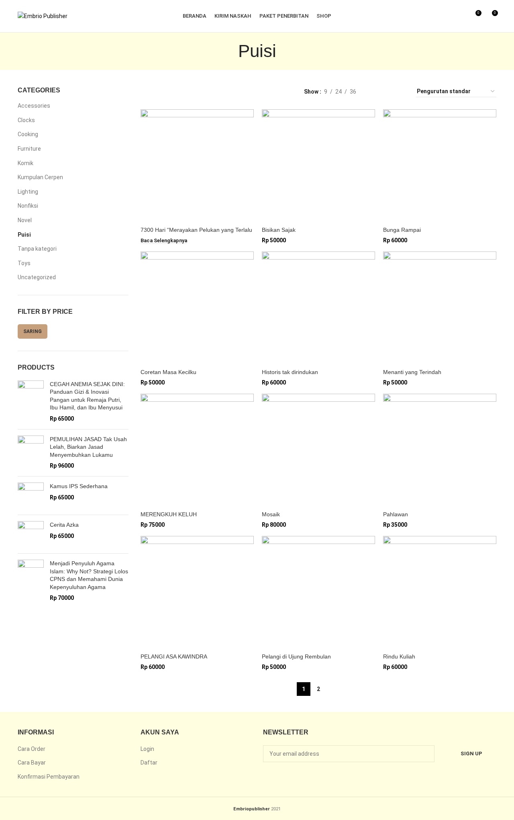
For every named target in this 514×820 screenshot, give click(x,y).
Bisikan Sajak (279, 230)
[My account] (447, 16)
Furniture (29, 148)
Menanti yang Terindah (412, 372)
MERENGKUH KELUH (169, 514)
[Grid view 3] (387, 91)
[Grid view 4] (400, 91)
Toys (24, 263)
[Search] (461, 16)
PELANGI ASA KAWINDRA (174, 656)
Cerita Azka (64, 524)
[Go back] (228, 51)
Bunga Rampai (402, 230)
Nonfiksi (28, 205)
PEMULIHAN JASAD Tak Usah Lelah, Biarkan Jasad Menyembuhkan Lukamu (88, 447)
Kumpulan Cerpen (40, 177)
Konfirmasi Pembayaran (49, 776)
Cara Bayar (32, 762)
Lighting (28, 191)
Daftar (149, 762)
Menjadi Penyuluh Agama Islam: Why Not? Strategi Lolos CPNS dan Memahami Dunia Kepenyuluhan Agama (89, 575)
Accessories (34, 105)
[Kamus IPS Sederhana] (31, 496)
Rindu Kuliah (399, 656)
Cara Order (31, 749)
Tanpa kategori (37, 248)
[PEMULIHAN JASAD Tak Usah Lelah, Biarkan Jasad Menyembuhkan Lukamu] (31, 453)
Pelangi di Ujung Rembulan (296, 656)
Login (147, 749)
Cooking (28, 134)
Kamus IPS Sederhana (79, 486)
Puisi (24, 234)
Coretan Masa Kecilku (168, 372)
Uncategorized (37, 277)
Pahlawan (395, 514)
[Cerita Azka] (31, 534)
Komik (25, 163)
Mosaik (271, 514)
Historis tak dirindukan (290, 372)
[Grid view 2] (375, 91)
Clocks (26, 120)
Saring (32, 331)
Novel (25, 220)
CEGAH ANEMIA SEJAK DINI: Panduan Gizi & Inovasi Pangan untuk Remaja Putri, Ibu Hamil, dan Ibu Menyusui (87, 396)
